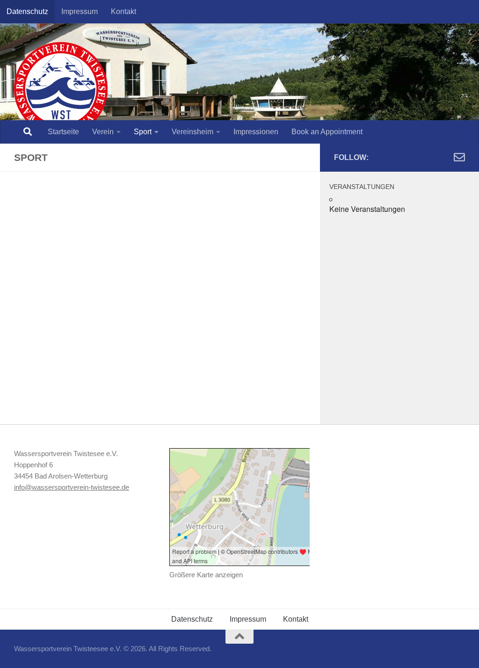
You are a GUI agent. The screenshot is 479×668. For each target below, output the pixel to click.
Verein (103, 132)
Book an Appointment (327, 132)
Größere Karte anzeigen (206, 575)
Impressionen (255, 132)
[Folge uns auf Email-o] (459, 157)
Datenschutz (27, 11)
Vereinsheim (192, 132)
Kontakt (123, 11)
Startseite (63, 132)
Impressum (79, 11)
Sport (143, 132)
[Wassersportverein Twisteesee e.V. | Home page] (61, 89)
